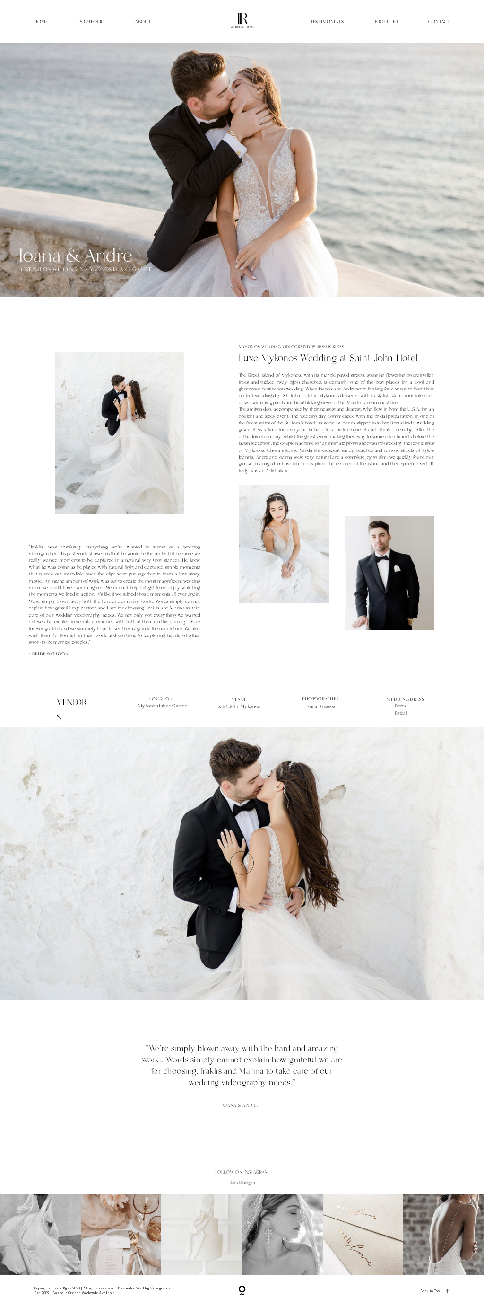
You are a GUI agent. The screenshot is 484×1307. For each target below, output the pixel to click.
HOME (41, 21)
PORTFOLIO (91, 21)
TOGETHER (386, 21)
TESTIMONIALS (327, 21)
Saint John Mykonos (239, 706)
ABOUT (143, 21)
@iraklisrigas (242, 1183)
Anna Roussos (320, 706)
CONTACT (439, 21)
